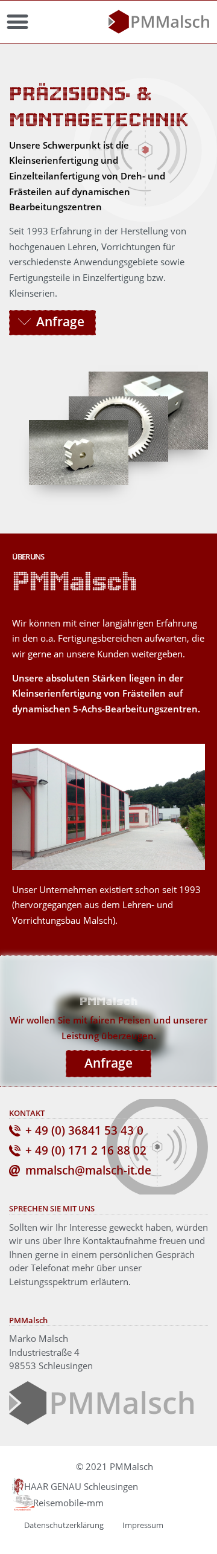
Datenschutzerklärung (64, 1525)
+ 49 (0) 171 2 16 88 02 (85, 1150)
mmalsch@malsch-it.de (88, 1170)
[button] (17, 22)
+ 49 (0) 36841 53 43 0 (84, 1130)
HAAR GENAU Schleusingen (81, 1486)
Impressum (142, 1525)
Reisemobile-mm (68, 1503)
